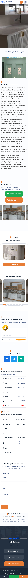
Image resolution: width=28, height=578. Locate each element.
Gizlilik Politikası (14, 542)
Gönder (4, 506)
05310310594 (21, 424)
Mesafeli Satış (14, 546)
